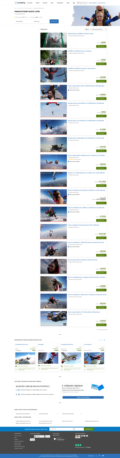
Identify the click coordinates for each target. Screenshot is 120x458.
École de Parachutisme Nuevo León (23, 421)
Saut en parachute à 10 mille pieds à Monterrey (84, 312)
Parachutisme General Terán (68, 413)
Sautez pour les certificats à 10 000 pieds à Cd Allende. (86, 121)
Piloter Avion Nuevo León (67, 421)
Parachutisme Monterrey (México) (23, 413)
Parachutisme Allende (43, 413)
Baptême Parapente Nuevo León (92, 421)
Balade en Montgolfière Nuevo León (23, 423)
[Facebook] (99, 456)
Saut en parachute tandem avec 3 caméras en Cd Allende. (87, 155)
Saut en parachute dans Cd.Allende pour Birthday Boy (86, 86)
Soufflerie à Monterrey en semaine (80, 51)
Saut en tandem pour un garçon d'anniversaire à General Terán (89, 277)
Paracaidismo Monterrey (67, 344)
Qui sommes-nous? (18, 435)
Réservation (101, 46)
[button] (104, 340)
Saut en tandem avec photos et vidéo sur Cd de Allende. (86, 190)
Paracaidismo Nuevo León (21, 344)
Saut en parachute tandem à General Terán (82, 260)
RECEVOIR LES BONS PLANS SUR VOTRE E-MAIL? (36, 429)
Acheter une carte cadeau (83, 397)
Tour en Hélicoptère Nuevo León (45, 421)
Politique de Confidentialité (19, 446)
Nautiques (29, 2)
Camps (68, 2)
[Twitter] (103, 456)
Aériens (37, 2)
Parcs (52, 2)
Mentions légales (17, 444)
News (15, 437)
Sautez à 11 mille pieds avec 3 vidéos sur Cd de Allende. (86, 173)
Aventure (45, 2)
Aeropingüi (41, 344)
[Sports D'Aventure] (20, 2)
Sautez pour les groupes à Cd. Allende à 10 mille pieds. (86, 138)
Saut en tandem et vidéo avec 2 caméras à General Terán (87, 295)
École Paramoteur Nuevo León (45, 423)
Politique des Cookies (18, 448)
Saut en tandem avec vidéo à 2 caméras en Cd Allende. (86, 208)
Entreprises (94, 2)
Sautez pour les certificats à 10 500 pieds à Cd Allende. (86, 103)
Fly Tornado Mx (87, 344)
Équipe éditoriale (17, 443)
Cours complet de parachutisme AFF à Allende (83, 225)
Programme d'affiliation (19, 441)
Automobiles (60, 2)
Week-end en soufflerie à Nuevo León (80, 34)
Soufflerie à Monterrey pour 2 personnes (81, 68)
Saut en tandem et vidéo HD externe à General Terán (86, 242)
